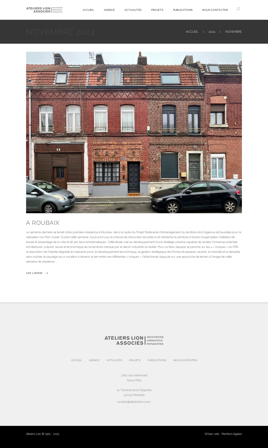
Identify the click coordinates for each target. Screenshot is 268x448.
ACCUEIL (192, 31)
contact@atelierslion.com (134, 402)
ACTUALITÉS (114, 360)
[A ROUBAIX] (134, 132)
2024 (212, 31)
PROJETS (134, 360)
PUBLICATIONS (157, 360)
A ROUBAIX (43, 222)
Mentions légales (232, 433)
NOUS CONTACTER (185, 360)
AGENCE (94, 360)
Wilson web (212, 433)
